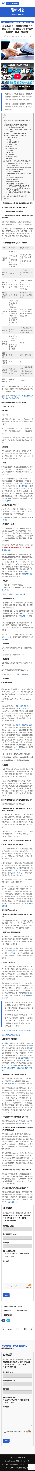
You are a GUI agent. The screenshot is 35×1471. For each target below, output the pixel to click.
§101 (8, 674)
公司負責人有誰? (12, 156)
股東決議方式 (8, 1315)
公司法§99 (26, 995)
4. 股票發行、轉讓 (12, 144)
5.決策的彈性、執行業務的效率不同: (17, 184)
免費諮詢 (6, 198)
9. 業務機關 (10, 154)
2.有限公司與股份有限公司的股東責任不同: (19, 167)
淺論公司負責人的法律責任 (10, 1035)
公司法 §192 (6, 501)
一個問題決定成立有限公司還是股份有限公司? (17, 121)
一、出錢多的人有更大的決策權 (15, 127)
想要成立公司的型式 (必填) (16, 1218)
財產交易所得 (25, 616)
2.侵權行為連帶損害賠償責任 (15, 177)
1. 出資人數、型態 (12, 138)
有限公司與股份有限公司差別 (13, 1306)
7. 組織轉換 (10, 150)
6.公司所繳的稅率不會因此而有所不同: (18, 186)
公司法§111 (13, 564)
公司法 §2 (8, 415)
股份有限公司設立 (22, 1310)
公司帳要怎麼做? (9, 1068)
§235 (13, 674)
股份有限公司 (28, 574)
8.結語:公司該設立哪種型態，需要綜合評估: (18, 193)
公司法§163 (6, 550)
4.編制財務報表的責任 (13, 181)
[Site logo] (10, 3)
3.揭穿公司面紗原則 (12, 179)
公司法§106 (12, 1202)
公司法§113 (12, 1084)
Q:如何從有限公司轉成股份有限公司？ (15, 196)
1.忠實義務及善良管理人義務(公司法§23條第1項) (19, 174)
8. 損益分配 (10, 152)
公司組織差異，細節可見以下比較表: (15, 133)
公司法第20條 (6, 1043)
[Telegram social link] (8, 1320)
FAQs (10, 22)
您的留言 (6, 1261)
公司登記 (15, 22)
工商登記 (21, 14)
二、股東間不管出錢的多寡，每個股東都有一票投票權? (19, 130)
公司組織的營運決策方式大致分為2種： (16, 125)
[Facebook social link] (3, 1320)
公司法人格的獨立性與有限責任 (16, 169)
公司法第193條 (14, 953)
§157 (27, 674)
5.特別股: (9, 146)
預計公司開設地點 (16, 1253)
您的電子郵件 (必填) (10, 1234)
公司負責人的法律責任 (13, 171)
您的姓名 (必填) (8, 1226)
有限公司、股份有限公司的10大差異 (15, 135)
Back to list (17, 1329)
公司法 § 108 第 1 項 (24, 706)
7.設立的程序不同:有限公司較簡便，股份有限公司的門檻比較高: (19, 189)
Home (13, 14)
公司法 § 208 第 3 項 (22, 725)
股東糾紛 (24, 1058)
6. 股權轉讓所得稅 (12, 148)
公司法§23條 (26, 914)
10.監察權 (10, 159)
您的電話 (6, 1243)
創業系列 (26, 22)
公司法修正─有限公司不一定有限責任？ (17, 1030)
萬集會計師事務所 (13, 36)
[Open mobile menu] (33, 3)
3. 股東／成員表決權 (13, 142)
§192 (30, 824)
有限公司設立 (8, 1310)
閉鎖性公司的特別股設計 (17, 594)
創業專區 (20, 22)
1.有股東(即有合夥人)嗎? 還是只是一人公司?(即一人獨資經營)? (18, 164)
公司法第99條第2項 (15, 873)
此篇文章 (26, 1123)
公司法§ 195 (22, 486)
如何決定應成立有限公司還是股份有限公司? (17, 161)
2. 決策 (9, 140)
